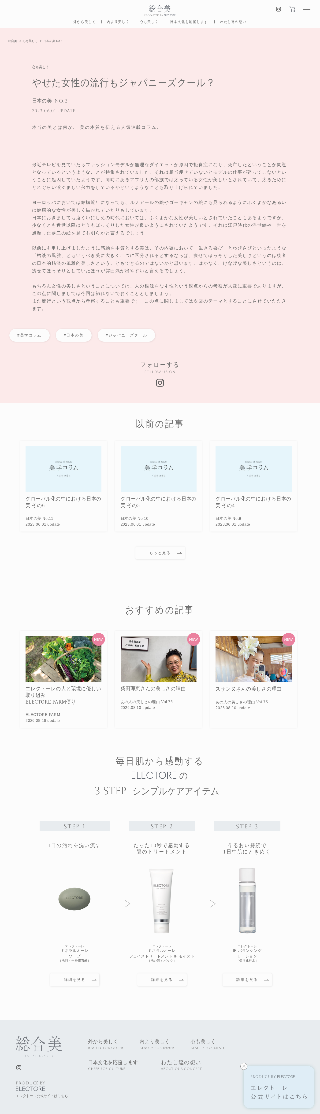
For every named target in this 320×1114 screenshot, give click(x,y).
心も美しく (30, 41)
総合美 (12, 41)
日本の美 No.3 (52, 41)
